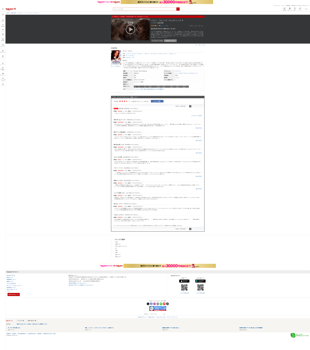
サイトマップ (174, 317)
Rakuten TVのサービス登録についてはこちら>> (81, 285)
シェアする (202, 44)
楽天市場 (288, 5)
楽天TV (8, 13)
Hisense (181, 86)
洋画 (116, 250)
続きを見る (198, 128)
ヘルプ (196, 44)
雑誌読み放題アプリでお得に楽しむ (170, 327)
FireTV (187, 86)
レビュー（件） (165, 25)
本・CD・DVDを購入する (14, 327)
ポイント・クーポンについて (14, 285)
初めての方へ (152, 317)
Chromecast (154, 86)
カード (283, 5)
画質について (10, 281)
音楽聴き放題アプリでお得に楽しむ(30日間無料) (251, 327)
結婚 (151, 89)
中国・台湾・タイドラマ (121, 246)
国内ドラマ (118, 256)
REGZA (174, 86)
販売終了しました (170, 40)
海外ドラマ (118, 254)
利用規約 (14, 333)
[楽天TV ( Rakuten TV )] (11, 10)
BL (116, 248)
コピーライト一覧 (160, 317)
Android (142, 86)
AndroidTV (168, 86)
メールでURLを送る (184, 293)
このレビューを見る (196, 115)
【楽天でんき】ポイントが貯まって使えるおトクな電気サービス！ (32, 324)
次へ (203, 106)
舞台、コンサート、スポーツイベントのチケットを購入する (99, 327)
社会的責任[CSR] (32, 333)
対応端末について (11, 287)
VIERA (161, 86)
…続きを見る (164, 37)
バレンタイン (137, 89)
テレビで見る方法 (11, 283)
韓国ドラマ (118, 244)
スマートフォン (153, 314)
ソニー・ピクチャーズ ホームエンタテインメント (186, 73)
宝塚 (116, 242)
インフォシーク (276, 5)
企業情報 (8, 333)
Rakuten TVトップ (143, 317)
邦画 (116, 252)
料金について (10, 277)
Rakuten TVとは (11, 275)
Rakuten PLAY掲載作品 (158, 89)
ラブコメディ (178, 71)
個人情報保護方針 (22, 333)
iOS (148, 86)
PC (136, 86)
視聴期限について (11, 279)
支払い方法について (12, 289)
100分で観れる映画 (145, 89)
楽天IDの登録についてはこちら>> (77, 283)
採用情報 (39, 333)
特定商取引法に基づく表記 (49, 333)
